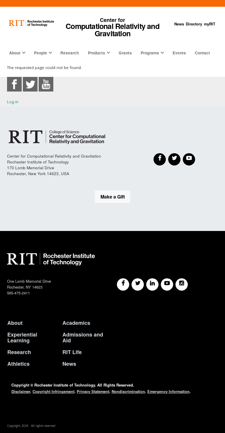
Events (179, 53)
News (179, 24)
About (15, 53)
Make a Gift (112, 196)
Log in (12, 101)
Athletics (18, 364)
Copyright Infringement (53, 391)
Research (69, 53)
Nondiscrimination (128, 391)
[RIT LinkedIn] (152, 284)
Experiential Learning (22, 337)
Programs (150, 53)
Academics (76, 323)
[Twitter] (174, 159)
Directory (194, 24)
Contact (202, 53)
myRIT (209, 24)
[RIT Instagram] (181, 284)
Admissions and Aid (82, 337)
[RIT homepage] (31, 23)
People (40, 53)
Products (96, 53)
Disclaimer (20, 391)
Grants (125, 53)
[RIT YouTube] (167, 284)
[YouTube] (189, 159)
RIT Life (72, 352)
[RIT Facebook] (123, 284)
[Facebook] (160, 159)
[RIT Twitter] (138, 284)
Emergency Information (168, 391)
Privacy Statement (93, 391)
